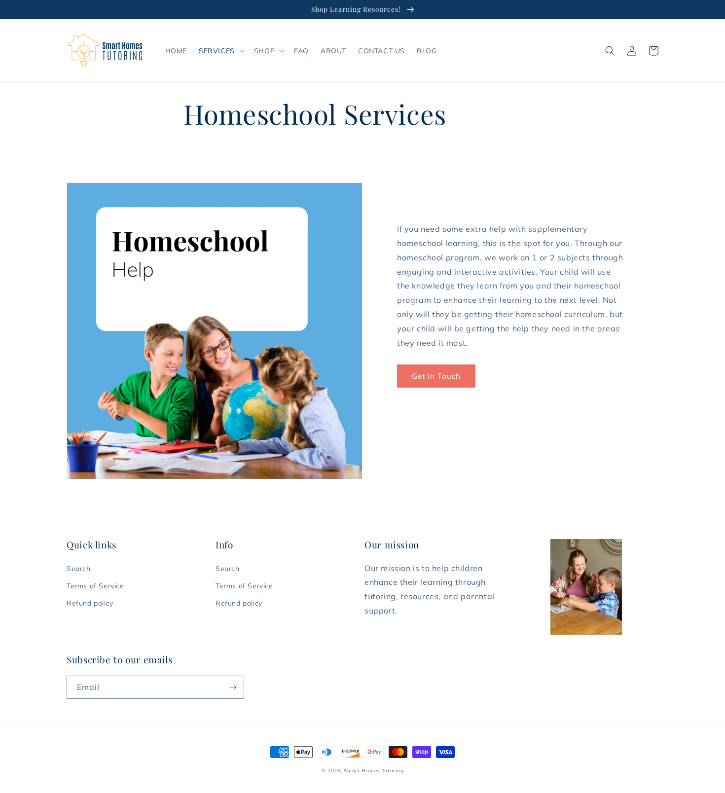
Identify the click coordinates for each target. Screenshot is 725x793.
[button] (220, 50)
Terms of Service (95, 585)
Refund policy (90, 603)
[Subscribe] (233, 687)
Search (79, 568)
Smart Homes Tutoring (373, 770)
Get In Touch (436, 376)
